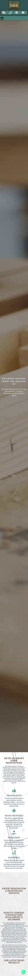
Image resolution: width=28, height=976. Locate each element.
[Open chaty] (24, 972)
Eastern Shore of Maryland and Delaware (13, 767)
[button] (2, 18)
